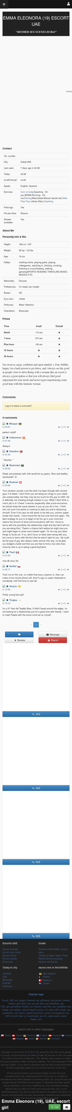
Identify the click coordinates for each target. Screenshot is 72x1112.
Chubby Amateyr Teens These (53, 955)
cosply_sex (64, 1009)
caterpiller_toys (64, 1006)
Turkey (46, 983)
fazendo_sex (33, 1000)
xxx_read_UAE (51, 1009)
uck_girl (35, 1003)
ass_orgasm (21, 1000)
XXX (37, 714)
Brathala (7, 982)
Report (54, 640)
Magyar (20, 1038)
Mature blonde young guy (51, 958)
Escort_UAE (8, 1000)
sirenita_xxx (27, 1006)
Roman (42, 1038)
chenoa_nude (40, 1006)
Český (7, 1035)
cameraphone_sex (60, 1012)
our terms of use (35, 1055)
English (44, 1035)
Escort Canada (10, 958)
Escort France (9, 955)
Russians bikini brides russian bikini (53, 950)
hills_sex (51, 1006)
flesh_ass (26, 1003)
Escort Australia (10, 949)
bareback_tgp (56, 1003)
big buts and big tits (48, 961)
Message (54, 634)
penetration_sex (10, 1012)
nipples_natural (21, 1009)
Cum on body (27, 191)
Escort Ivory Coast (12, 952)
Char (5, 976)
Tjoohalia (7, 973)
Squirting (49, 201)
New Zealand (49, 973)
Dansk (18, 1035)
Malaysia (47, 980)
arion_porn (45, 1003)
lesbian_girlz (15, 1003)
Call (56, 1107)
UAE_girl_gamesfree (11, 1006)
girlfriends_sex (47, 1000)
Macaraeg (7, 979)
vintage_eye (7, 1009)
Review (21, 640)
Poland (46, 976)
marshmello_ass (35, 1015)
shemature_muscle (41, 1012)
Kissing (27, 198)
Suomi (68, 1035)
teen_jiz (23, 1015)
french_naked (25, 1012)
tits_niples (49, 1015)
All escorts (8, 961)
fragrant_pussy (36, 1009)
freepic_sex (36, 1019)
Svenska (55, 1038)
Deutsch (31, 1035)
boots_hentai (60, 1015)
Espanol (56, 1035)
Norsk (31, 1038)
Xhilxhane (7, 986)
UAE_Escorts (11, 1015)
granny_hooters (62, 1000)
